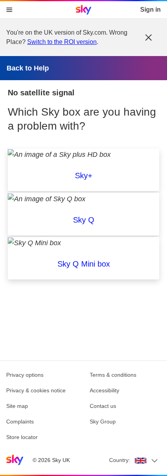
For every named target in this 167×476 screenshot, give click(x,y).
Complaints (20, 421)
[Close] (148, 37)
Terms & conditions (113, 375)
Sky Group (103, 421)
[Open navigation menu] (9, 9)
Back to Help (28, 68)
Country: (119, 460)
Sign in (150, 9)
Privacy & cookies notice (36, 390)
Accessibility (104, 390)
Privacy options (24, 375)
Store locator (22, 437)
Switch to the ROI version (62, 42)
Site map (17, 406)
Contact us (103, 406)
